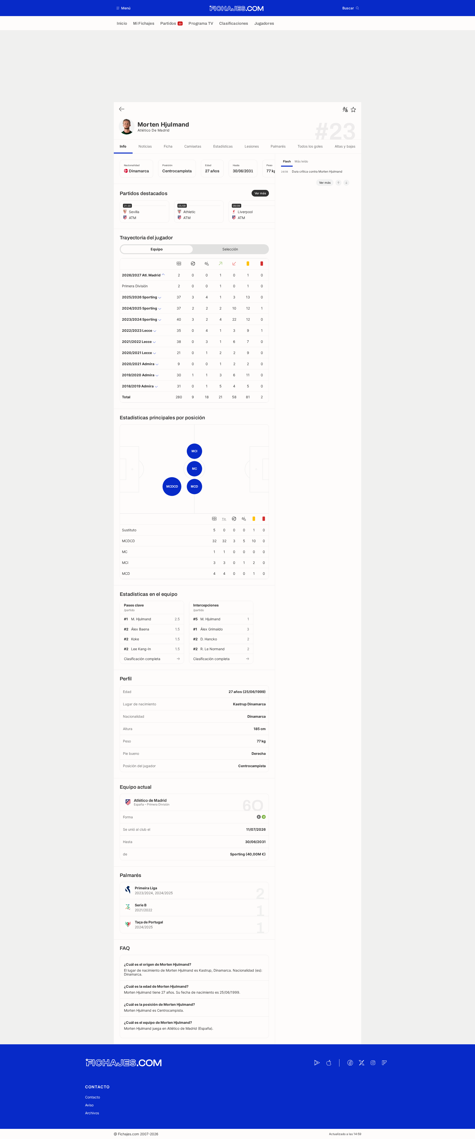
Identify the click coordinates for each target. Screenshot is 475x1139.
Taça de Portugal (149, 922)
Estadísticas (223, 146)
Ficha (168, 146)
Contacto (92, 1097)
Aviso (89, 1105)
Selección (230, 249)
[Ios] (328, 1063)
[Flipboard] (384, 1063)
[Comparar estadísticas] (345, 109)
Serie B (140, 905)
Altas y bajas (345, 146)
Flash (287, 161)
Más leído (301, 161)
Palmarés (278, 146)
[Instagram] (373, 1063)
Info (123, 146)
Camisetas (192, 146)
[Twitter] (361, 1063)
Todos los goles (310, 146)
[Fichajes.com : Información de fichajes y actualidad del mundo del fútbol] (236, 8)
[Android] (317, 1063)
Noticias (145, 146)
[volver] (122, 109)
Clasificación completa (142, 659)
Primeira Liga (146, 888)
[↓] (346, 183)
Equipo (157, 249)
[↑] (338, 183)
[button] (123, 8)
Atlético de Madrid (154, 130)
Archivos (92, 1113)
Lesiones (252, 146)
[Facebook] (350, 1063)
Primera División (135, 286)
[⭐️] (353, 109)
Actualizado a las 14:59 (345, 1134)
